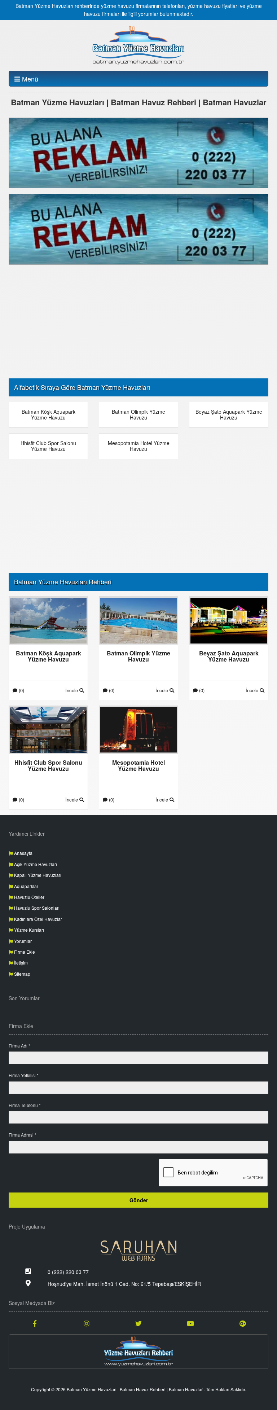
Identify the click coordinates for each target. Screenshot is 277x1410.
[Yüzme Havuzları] (138, 1351)
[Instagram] (87, 1323)
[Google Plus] (242, 1323)
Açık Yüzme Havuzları (35, 864)
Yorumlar (22, 941)
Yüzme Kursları (28, 930)
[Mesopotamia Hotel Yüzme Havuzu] (138, 729)
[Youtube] (190, 1323)
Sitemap (21, 974)
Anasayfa (22, 853)
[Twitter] (138, 1323)
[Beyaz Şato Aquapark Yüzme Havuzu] (228, 619)
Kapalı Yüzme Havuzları (37, 875)
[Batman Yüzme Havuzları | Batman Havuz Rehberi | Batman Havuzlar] (138, 45)
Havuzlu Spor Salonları (36, 908)
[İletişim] (138, 152)
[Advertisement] (138, 320)
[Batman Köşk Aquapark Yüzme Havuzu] (48, 619)
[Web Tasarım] (138, 1250)
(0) (20, 690)
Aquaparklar (25, 886)
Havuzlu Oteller (28, 897)
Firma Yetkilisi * (24, 1075)
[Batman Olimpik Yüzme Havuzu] (138, 619)
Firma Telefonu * (25, 1105)
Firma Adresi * (22, 1135)
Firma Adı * (19, 1045)
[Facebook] (35, 1323)
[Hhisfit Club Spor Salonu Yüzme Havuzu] (48, 729)
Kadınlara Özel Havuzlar (37, 919)
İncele (72, 690)
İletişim (20, 962)
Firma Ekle (24, 952)
